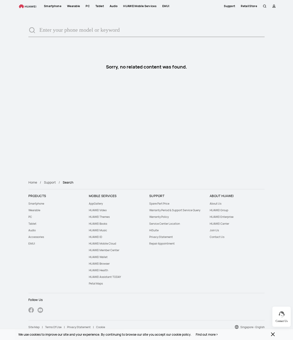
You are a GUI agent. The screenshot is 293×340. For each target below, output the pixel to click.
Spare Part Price (159, 204)
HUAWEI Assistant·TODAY (105, 277)
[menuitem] (55, 203)
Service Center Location (164, 224)
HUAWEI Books (98, 224)
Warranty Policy (159, 217)
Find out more (206, 334)
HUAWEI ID (95, 237)
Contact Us (217, 237)
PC (30, 217)
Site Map (34, 327)
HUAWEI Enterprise (221, 217)
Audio (32, 230)
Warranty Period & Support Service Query (174, 210)
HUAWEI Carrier (219, 224)
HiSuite (154, 230)
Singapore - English (252, 327)
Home (32, 182)
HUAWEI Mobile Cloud (102, 243)
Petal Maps (96, 283)
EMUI (31, 243)
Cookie (100, 327)
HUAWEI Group (219, 210)
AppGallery (96, 204)
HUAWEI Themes (99, 217)
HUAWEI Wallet (98, 257)
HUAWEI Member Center (104, 250)
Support (50, 182)
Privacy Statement (161, 237)
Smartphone (36, 204)
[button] (264, 6)
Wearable (34, 210)
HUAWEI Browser (99, 264)
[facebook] (31, 310)
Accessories (36, 237)
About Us (215, 204)
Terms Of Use (53, 327)
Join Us (214, 230)
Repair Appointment (162, 243)
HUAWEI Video (98, 210)
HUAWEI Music (98, 230)
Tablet (32, 224)
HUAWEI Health (98, 270)
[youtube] (40, 310)
